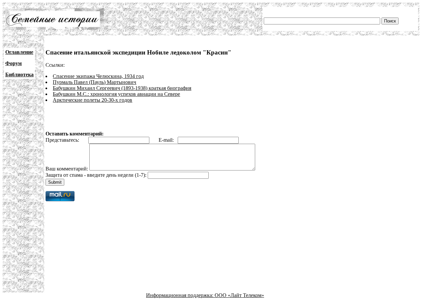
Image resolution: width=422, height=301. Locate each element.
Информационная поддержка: (180, 295)
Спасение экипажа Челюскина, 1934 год (98, 76)
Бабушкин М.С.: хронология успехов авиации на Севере (116, 94)
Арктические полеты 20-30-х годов (92, 100)
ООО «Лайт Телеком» (239, 295)
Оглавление (19, 52)
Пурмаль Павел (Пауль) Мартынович (94, 82)
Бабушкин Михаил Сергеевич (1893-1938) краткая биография (122, 88)
